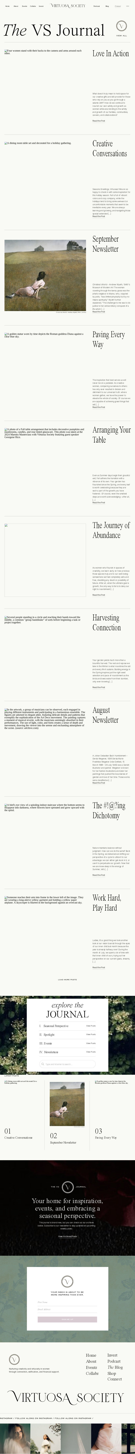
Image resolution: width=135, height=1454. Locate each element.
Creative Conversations (18, 1137)
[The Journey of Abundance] (45, 560)
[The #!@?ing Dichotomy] (45, 840)
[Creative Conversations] (45, 180)
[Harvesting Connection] (45, 652)
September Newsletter (63, 1142)
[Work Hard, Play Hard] (45, 933)
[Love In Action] (45, 86)
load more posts (67, 980)
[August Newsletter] (45, 746)
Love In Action (111, 53)
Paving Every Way (106, 1137)
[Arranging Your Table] (45, 466)
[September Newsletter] (45, 275)
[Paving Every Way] (45, 371)
